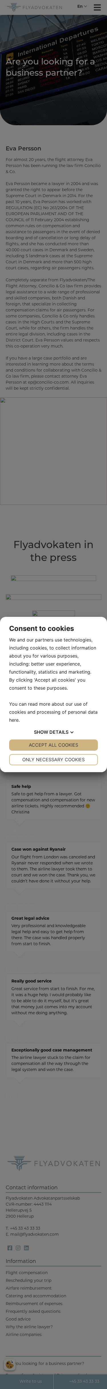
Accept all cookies (53, 745)
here (14, 720)
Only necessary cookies (53, 759)
